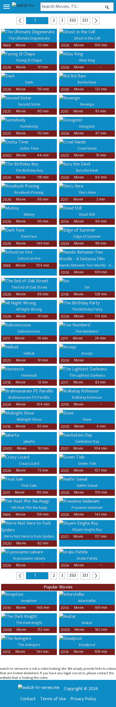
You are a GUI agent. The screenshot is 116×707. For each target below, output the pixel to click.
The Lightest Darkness (87, 375)
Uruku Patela (87, 558)
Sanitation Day (87, 441)
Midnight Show (29, 419)
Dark (29, 82)
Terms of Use (53, 699)
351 (85, 20)
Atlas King (87, 60)
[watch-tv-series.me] (25, 6)
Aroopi (87, 353)
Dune (87, 419)
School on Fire (29, 258)
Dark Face (29, 236)
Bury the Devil (87, 170)
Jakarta (29, 441)
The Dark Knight (29, 622)
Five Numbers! (87, 331)
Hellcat (29, 353)
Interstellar (87, 600)
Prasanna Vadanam (87, 507)
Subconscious (29, 331)
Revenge (87, 104)
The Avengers (29, 644)
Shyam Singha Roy (87, 529)
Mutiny (29, 214)
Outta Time (29, 148)
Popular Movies (58, 587)
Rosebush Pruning (29, 192)
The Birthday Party (87, 309)
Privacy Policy (83, 699)
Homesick (29, 375)
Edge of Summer (87, 236)
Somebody (29, 126)
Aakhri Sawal (87, 485)
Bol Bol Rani (87, 82)
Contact (28, 699)
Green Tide (87, 463)
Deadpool (87, 644)
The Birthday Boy (29, 170)
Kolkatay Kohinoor (87, 397)
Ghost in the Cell (87, 38)
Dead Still (87, 214)
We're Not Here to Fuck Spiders (29, 536)
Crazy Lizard (29, 463)
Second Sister (29, 104)
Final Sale (29, 485)
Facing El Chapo (29, 60)
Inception (29, 600)
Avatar (87, 622)
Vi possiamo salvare (29, 558)
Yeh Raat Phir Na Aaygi (29, 507)
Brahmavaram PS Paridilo (29, 397)
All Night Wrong (29, 309)
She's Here (87, 192)
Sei (87, 287)
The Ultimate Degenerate (29, 38)
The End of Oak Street (29, 287)
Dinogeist (87, 126)
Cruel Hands (87, 148)
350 (72, 20)
